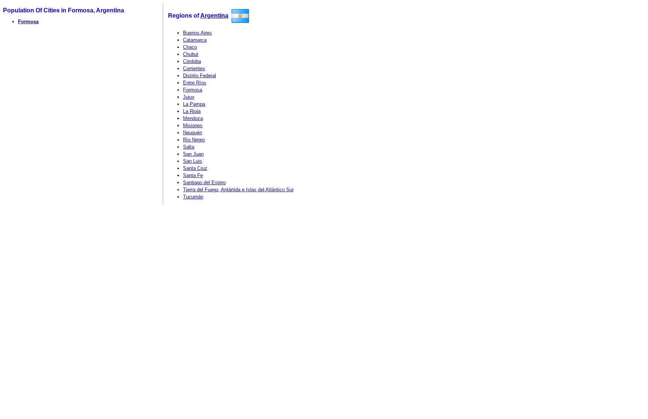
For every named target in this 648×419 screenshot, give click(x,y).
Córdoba (192, 61)
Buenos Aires (197, 33)
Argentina (214, 15)
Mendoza (193, 118)
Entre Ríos (194, 83)
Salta (188, 147)
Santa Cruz (195, 168)
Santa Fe (193, 175)
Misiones (192, 125)
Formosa (28, 21)
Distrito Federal (199, 75)
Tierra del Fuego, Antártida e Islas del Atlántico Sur (238, 189)
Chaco (190, 47)
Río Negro (194, 140)
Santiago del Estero (204, 182)
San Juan (193, 154)
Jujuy (189, 97)
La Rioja (192, 111)
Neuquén (192, 132)
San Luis (192, 161)
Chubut (190, 54)
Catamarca (195, 40)
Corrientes (194, 68)
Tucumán (193, 197)
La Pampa (194, 104)
